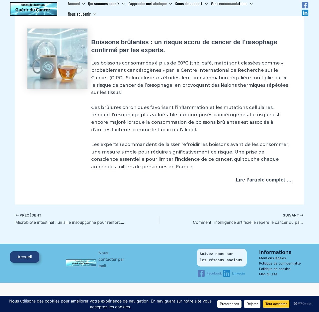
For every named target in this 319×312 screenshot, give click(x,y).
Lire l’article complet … (264, 179)
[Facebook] (305, 5)
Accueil (24, 256)
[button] (82, 4)
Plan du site (268, 274)
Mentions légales (272, 258)
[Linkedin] (305, 13)
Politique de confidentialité (280, 263)
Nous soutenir (79, 14)
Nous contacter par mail (111, 259)
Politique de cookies (275, 269)
